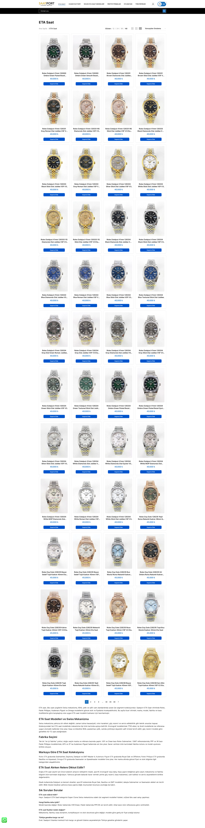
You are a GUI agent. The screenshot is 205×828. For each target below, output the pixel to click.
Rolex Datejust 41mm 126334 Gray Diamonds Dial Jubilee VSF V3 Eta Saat (119, 352)
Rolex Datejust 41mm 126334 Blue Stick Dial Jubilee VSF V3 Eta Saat (118, 297)
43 (110, 702)
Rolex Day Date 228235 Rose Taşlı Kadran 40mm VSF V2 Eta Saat (118, 629)
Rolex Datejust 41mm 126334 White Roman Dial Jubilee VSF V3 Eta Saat (86, 519)
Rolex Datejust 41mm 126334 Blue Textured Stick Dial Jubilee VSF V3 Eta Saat (151, 297)
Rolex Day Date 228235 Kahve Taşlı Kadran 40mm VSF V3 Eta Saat (54, 629)
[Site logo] (46, 4)
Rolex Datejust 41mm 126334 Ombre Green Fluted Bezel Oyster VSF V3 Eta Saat (150, 408)
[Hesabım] (153, 4)
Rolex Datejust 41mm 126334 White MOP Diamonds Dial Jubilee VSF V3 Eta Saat (151, 463)
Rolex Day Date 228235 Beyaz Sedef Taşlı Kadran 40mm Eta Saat (54, 574)
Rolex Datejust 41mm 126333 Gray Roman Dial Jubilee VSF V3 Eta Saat (86, 186)
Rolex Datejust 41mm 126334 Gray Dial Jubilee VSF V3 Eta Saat (86, 352)
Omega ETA (62, 759)
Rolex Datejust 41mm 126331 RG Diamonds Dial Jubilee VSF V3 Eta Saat (86, 131)
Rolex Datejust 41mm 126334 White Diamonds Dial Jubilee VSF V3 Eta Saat (86, 463)
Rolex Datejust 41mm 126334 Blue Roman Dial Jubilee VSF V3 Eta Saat (86, 297)
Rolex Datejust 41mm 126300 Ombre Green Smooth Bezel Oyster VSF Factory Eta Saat (86, 75)
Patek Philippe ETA (149, 757)
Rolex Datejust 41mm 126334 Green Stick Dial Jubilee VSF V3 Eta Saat (54, 408)
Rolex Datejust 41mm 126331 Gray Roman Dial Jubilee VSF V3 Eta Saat (54, 131)
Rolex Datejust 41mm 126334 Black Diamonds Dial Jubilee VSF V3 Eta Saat (118, 241)
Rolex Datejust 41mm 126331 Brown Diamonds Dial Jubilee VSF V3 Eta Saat (119, 75)
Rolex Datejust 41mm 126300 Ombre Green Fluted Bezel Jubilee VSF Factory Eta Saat (54, 75)
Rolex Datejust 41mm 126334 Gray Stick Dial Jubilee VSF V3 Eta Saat (151, 352)
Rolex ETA (43, 757)
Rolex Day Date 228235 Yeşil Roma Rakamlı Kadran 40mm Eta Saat (86, 685)
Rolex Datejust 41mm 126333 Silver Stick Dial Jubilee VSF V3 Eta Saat (118, 186)
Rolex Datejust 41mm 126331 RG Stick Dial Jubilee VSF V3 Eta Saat (118, 131)
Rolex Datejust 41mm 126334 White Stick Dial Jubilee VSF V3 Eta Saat (118, 519)
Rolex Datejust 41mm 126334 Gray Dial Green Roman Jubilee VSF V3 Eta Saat (54, 352)
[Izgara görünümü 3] (136, 28)
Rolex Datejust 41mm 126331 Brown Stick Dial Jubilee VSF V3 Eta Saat (151, 75)
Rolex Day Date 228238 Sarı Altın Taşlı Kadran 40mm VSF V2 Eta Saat (150, 685)
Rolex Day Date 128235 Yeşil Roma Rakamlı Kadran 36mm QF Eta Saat (151, 519)
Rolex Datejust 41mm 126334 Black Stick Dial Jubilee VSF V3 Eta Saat (151, 241)
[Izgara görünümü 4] (140, 28)
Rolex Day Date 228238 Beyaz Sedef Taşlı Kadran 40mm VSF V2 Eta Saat (118, 685)
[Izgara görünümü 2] (132, 28)
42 (106, 702)
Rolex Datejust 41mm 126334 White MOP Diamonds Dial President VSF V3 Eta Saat (54, 519)
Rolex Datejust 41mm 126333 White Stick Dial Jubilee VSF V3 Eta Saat (151, 186)
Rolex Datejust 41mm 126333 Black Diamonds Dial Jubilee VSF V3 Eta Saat (151, 131)
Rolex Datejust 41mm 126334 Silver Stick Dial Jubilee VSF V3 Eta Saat (54, 463)
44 (114, 702)
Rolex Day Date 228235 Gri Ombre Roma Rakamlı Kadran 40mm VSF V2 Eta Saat (151, 574)
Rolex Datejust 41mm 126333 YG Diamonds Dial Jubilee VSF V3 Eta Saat (54, 241)
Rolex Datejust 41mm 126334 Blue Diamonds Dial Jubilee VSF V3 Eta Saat (54, 297)
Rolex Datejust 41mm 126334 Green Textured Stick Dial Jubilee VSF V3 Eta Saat (86, 408)
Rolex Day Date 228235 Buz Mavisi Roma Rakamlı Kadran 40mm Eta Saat (118, 574)
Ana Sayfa (43, 28)
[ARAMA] (164, 11)
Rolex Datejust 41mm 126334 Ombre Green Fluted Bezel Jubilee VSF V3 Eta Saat (119, 408)
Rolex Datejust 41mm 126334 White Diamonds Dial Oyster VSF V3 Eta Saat (118, 463)
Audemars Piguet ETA (104, 757)
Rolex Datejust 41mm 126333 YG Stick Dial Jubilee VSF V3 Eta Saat (86, 241)
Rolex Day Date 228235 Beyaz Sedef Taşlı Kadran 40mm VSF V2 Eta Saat (86, 574)
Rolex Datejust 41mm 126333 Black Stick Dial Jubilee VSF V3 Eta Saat (54, 186)
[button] (54, 83)
